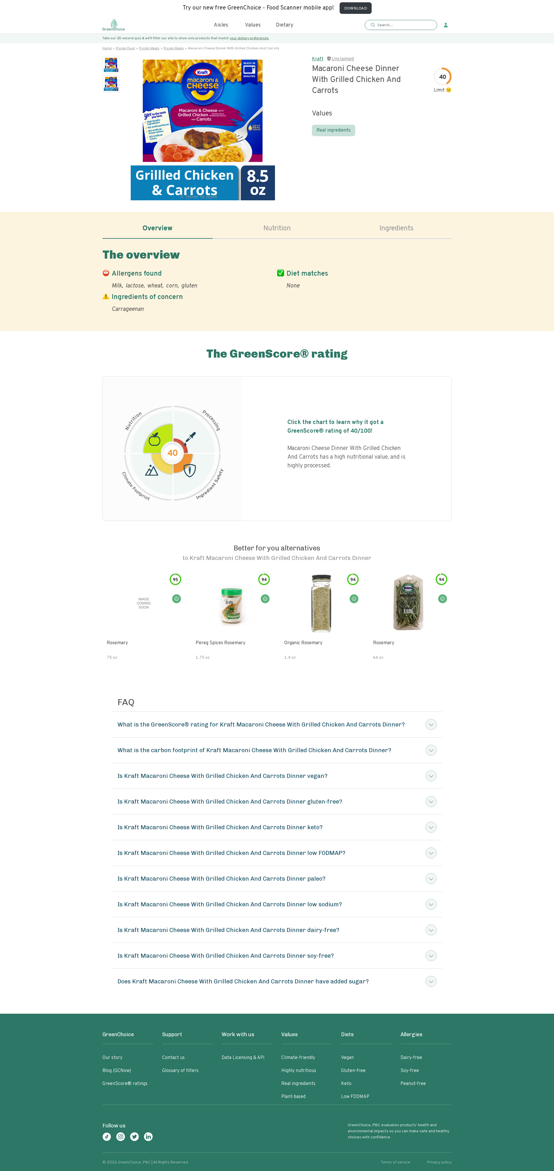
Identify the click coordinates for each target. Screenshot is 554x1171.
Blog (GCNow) (116, 1071)
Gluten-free (353, 1071)
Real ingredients (334, 130)
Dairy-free (411, 1058)
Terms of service (395, 1162)
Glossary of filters (180, 1071)
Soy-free (409, 1071)
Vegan (347, 1058)
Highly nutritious (298, 1071)
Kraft (317, 59)
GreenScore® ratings (124, 1084)
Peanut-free (413, 1084)
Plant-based (293, 1097)
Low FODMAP (355, 1097)
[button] (401, 25)
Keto (346, 1084)
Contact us (173, 1058)
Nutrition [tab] (277, 228)
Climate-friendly (298, 1058)
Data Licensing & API (243, 1058)
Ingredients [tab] (396, 228)
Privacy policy (439, 1162)
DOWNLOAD (355, 8)
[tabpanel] (277, 279)
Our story (112, 1058)
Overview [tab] (158, 228)
